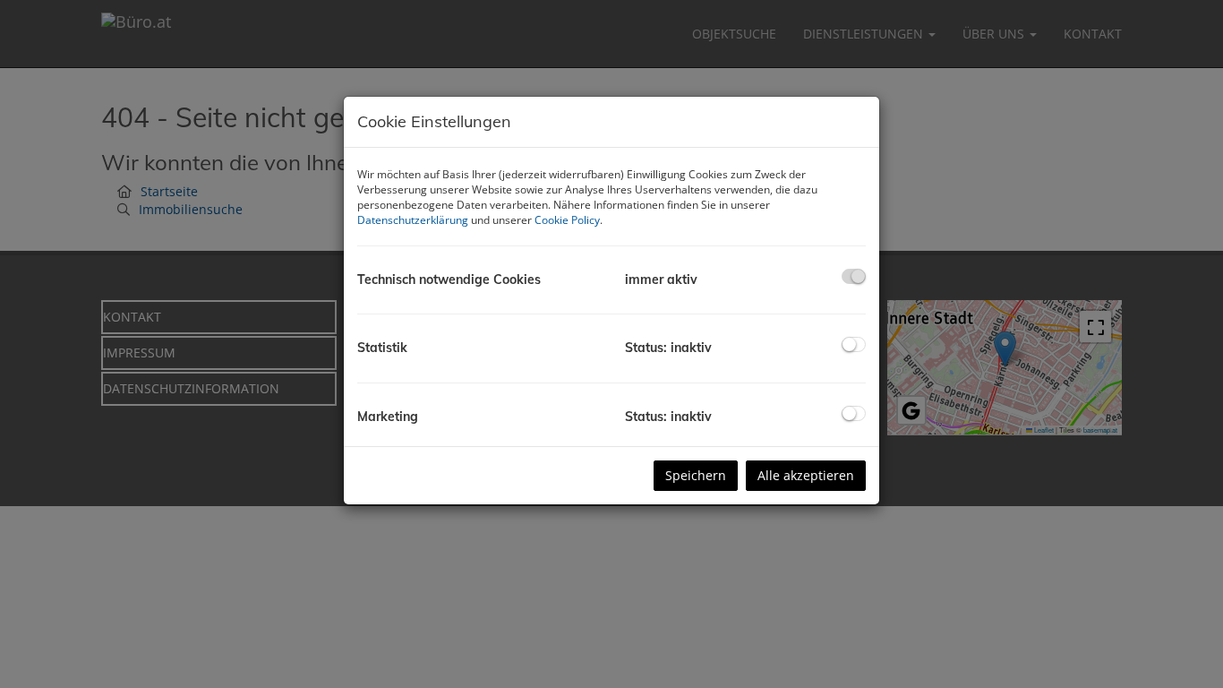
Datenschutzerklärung (412, 220)
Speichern (695, 475)
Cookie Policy (567, 220)
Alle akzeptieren (805, 475)
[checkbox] (854, 276)
